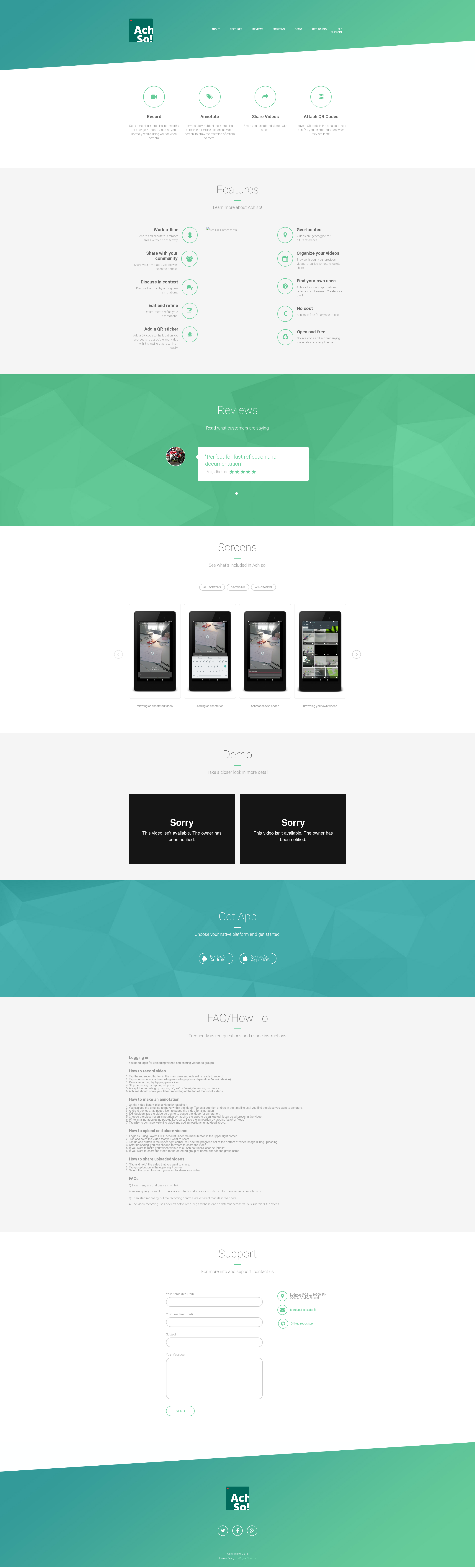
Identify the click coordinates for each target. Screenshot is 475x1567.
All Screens (212, 587)
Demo (298, 29)
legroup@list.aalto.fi (303, 1310)
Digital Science (247, 1558)
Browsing (238, 587)
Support (336, 32)
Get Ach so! (319, 29)
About (216, 29)
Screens (279, 29)
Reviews (257, 29)
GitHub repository (302, 1323)
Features (236, 29)
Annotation (263, 587)
